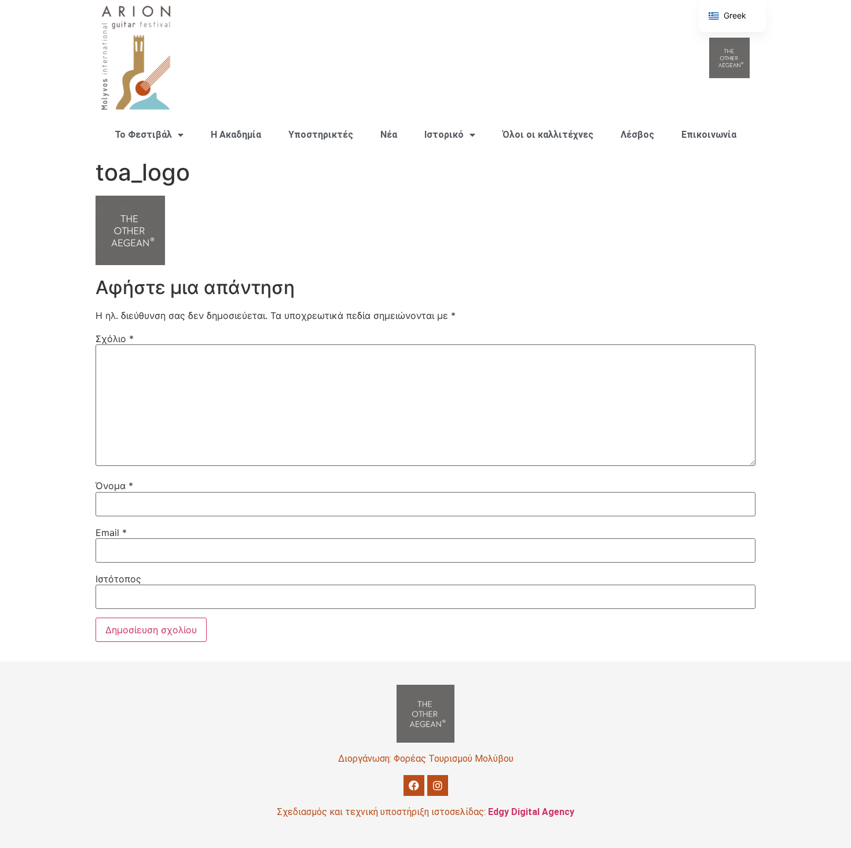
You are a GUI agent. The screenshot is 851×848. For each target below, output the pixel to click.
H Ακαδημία (236, 134)
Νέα (388, 134)
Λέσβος (637, 134)
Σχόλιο (115, 338)
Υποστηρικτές (320, 134)
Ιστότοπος (118, 578)
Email (111, 532)
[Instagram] (437, 785)
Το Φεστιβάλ (143, 134)
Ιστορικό (444, 134)
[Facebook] (414, 785)
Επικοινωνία (708, 134)
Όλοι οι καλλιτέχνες (547, 134)
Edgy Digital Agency (531, 811)
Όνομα (114, 485)
